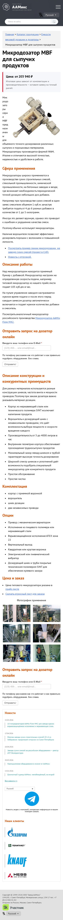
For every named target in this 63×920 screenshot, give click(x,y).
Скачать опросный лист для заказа (25, 594)
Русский (50, 15)
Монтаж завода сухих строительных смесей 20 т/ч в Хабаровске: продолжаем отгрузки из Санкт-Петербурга (30, 738)
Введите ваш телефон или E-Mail (22, 343)
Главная (9, 34)
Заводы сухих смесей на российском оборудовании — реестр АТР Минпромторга (32, 751)
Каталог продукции (28, 34)
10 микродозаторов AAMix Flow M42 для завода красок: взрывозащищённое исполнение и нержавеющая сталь (30, 725)
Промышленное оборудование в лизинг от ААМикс (28, 764)
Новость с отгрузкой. (19, 257)
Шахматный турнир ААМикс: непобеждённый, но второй (30, 775)
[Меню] (58, 7)
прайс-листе (12, 589)
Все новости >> (11, 781)
